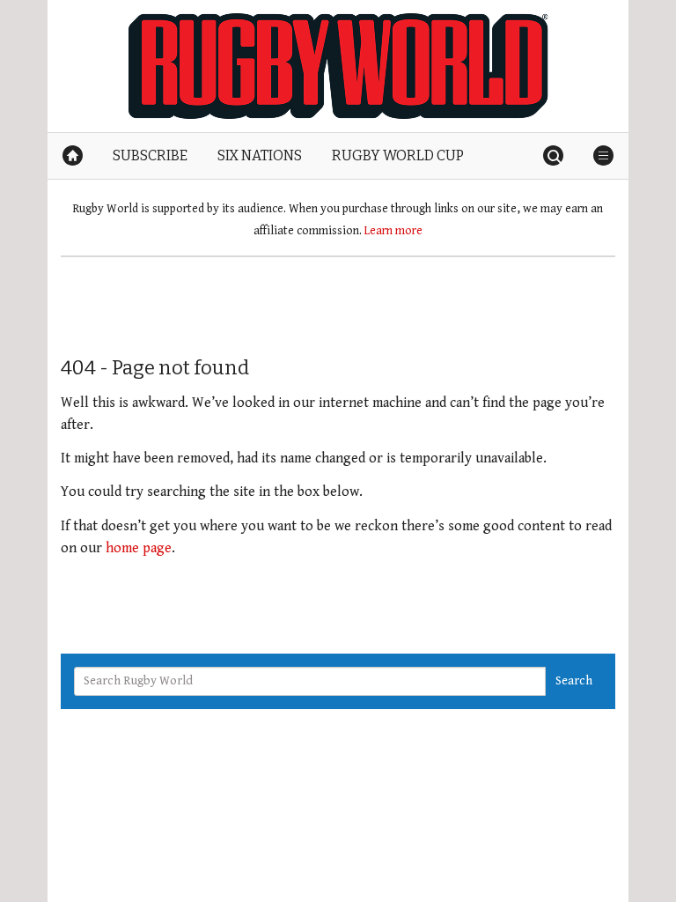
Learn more (393, 231)
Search (573, 681)
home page (139, 548)
